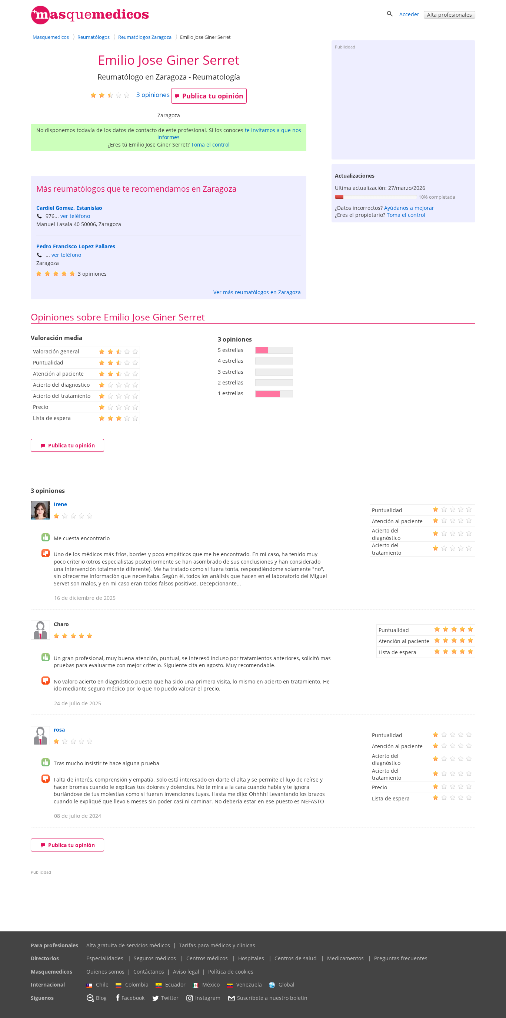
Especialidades (104, 958)
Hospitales (251, 958)
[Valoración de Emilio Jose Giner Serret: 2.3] (113, 94)
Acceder (409, 14)
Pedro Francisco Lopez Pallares (75, 246)
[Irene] (40, 517)
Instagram (207, 997)
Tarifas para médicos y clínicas (217, 945)
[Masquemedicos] (90, 22)
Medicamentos (345, 958)
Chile (102, 984)
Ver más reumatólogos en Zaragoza (257, 292)
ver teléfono (75, 215)
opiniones (153, 94)
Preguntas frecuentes (400, 958)
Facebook (132, 997)
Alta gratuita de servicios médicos (128, 945)
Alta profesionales (449, 14)
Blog (101, 997)
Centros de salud (295, 958)
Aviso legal (186, 971)
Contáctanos (148, 971)
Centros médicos (207, 958)
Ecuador (175, 984)
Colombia (137, 984)
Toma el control (210, 144)
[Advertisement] (403, 104)
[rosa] (40, 743)
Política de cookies (230, 971)
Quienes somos (105, 971)
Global (286, 984)
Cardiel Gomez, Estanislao (69, 207)
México (211, 984)
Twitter (170, 997)
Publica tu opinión (212, 95)
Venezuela (249, 984)
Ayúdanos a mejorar (409, 207)
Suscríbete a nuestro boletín (272, 997)
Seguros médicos (155, 958)
